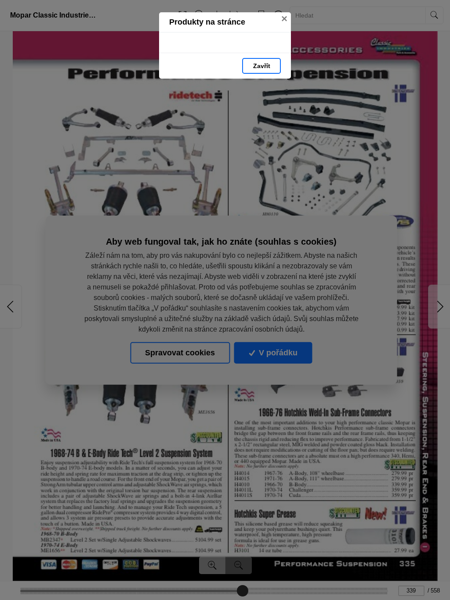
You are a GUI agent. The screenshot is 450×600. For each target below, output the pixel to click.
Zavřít (261, 65)
